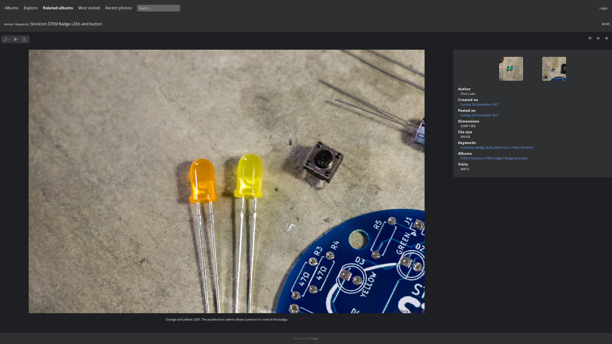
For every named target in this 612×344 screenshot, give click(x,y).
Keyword (21, 24)
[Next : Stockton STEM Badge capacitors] (606, 38)
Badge (479, 147)
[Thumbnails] (590, 38)
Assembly (467, 147)
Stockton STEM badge (486, 158)
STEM (515, 147)
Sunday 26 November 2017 (479, 104)
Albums (11, 8)
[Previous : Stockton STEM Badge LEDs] (598, 38)
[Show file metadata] (24, 39)
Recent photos (118, 8)
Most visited (89, 8)
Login (603, 8)
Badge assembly (516, 158)
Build (489, 147)
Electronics (502, 147)
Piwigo (314, 338)
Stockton (526, 147)
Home (8, 24)
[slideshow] (15, 39)
